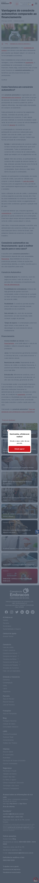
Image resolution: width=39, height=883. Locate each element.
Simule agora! (19, 449)
